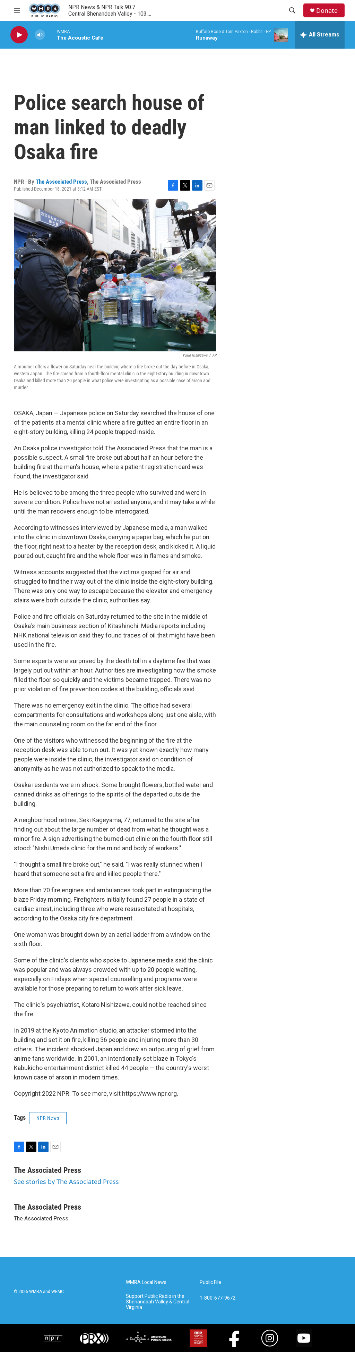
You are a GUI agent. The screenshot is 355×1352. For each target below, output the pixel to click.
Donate (327, 10)
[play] (19, 35)
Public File (210, 1282)
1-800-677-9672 (217, 1298)
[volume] (40, 35)
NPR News (47, 1118)
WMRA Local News (146, 1282)
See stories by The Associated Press (66, 1181)
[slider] (51, 34)
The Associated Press (61, 181)
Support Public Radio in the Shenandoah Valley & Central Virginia (157, 1302)
